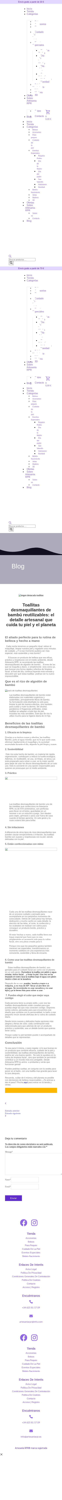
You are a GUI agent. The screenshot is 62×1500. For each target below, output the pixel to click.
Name (8, 1180)
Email (8, 1187)
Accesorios (31, 1238)
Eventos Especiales (31, 1252)
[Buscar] (11, 263)
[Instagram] (34, 1222)
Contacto (31, 1283)
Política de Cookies (31, 1280)
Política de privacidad (31, 1272)
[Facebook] (23, 1222)
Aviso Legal (31, 1269)
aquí (26, 1082)
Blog (29, 221)
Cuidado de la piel (31, 1249)
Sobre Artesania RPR (30, 208)
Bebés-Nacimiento (31, 1256)
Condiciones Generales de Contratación (31, 1276)
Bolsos (31, 1241)
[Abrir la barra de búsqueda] (10, 256)
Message (9, 1152)
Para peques (31, 1245)
